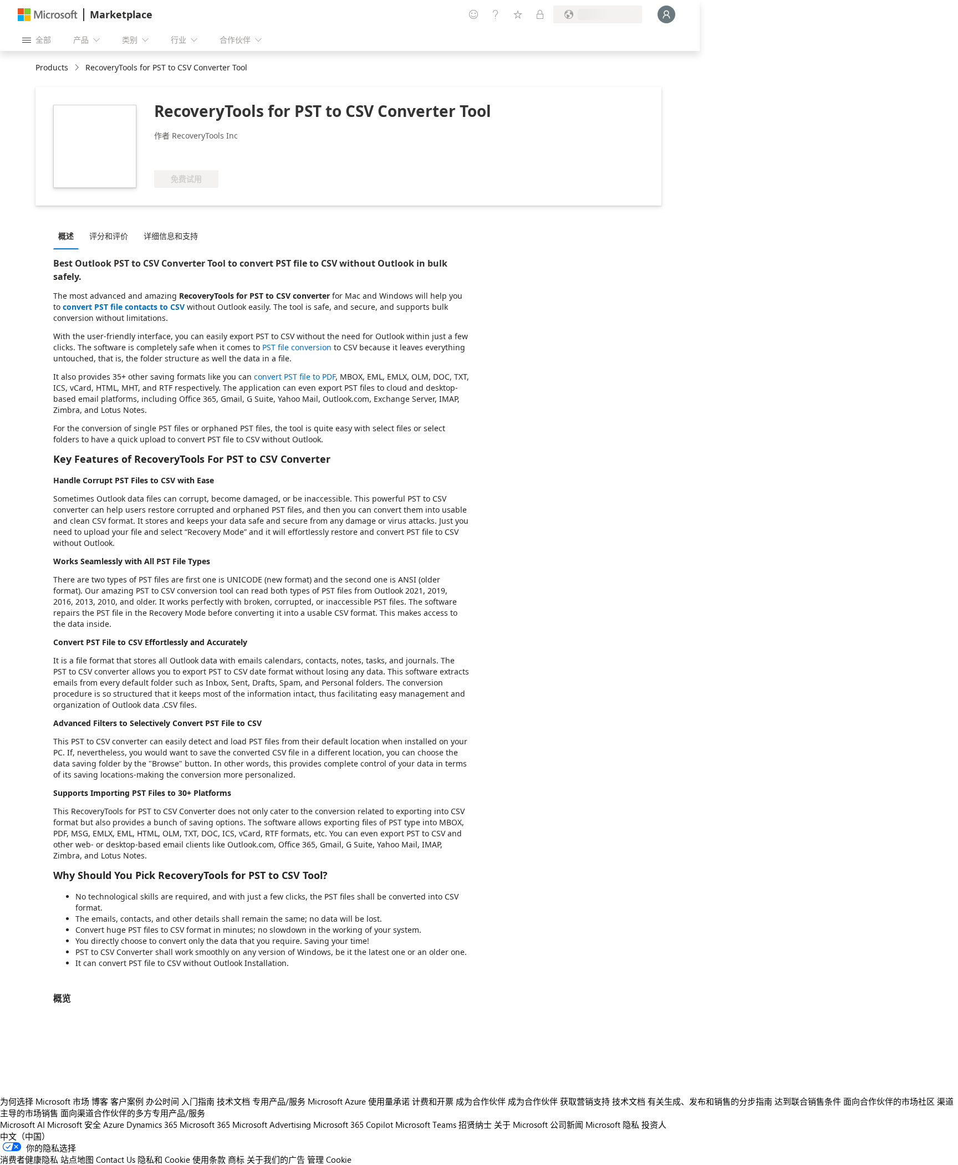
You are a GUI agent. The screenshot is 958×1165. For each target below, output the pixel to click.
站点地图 (77, 1159)
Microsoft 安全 (74, 1124)
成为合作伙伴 (481, 1101)
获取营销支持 (585, 1101)
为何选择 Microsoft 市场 (44, 1101)
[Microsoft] (48, 14)
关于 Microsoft (521, 1124)
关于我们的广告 (276, 1159)
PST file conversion (297, 347)
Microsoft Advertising (271, 1124)
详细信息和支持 (171, 236)
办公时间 (162, 1101)
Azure (113, 1124)
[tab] (68, 235)
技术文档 (233, 1101)
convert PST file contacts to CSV (124, 307)
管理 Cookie (329, 1159)
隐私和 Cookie (163, 1159)
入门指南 (198, 1101)
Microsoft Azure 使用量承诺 (359, 1101)
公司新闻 (566, 1124)
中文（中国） (25, 1136)
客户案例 (127, 1101)
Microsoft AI (22, 1124)
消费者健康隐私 (29, 1159)
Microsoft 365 (205, 1124)
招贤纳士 (475, 1124)
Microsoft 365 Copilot (353, 1124)
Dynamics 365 (151, 1124)
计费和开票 (432, 1101)
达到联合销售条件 (807, 1101)
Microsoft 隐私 (612, 1124)
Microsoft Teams (425, 1124)
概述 (66, 236)
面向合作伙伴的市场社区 (889, 1101)
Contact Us (115, 1159)
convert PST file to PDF (294, 376)
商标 (236, 1159)
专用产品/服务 (278, 1101)
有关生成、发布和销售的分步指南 (710, 1101)
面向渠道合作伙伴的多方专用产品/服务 (132, 1112)
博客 (99, 1101)
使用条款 (209, 1159)
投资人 (653, 1124)
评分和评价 (108, 236)
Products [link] (51, 67)
